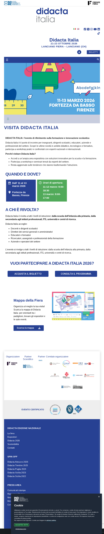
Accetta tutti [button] (21, 525)
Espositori (12, 437)
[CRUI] (78, 364)
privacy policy (51, 520)
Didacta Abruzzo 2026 (17, 462)
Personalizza (21, 529)
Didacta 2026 (13, 440)
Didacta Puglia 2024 (16, 469)
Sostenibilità (13, 444)
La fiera (10, 433)
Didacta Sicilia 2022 (16, 476)
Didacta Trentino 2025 (17, 465)
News (10, 497)
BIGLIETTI (93, 52)
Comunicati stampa (16, 490)
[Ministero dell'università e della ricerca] (66, 364)
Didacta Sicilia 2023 (16, 472)
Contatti (11, 448)
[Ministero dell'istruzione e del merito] (55, 364)
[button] (28, 274)
